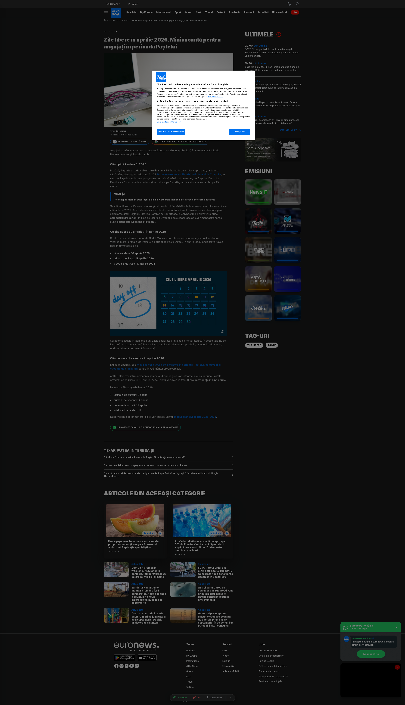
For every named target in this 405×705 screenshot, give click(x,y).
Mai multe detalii (215, 97)
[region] (203, 105)
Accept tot (240, 132)
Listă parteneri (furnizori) (169, 122)
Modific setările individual (171, 132)
